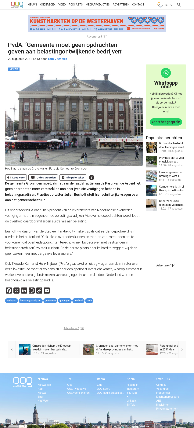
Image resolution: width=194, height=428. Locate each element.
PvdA (89, 300)
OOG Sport (103, 388)
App (40, 388)
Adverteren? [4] (165, 265)
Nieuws (32, 4)
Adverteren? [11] (97, 36)
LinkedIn (132, 400)
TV (69, 379)
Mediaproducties (98, 4)
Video (62, 4)
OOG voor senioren (78, 392)
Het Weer (43, 400)
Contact (138, 4)
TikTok (131, 404)
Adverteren (121, 4)
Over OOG (163, 379)
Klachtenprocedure (167, 396)
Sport (41, 396)
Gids (69, 384)
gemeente (50, 300)
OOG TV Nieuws (76, 388)
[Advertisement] (74, 315)
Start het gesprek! (166, 122)
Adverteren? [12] (74, 328)
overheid (78, 300)
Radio (101, 379)
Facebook (132, 384)
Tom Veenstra (57, 59)
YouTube (132, 392)
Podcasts (76, 4)
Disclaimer (162, 404)
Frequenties (163, 392)
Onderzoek (47, 4)
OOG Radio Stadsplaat (110, 392)
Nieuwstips (44, 384)
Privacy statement (167, 408)
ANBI (159, 400)
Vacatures (162, 388)
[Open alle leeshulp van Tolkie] (91, 177)
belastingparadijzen (30, 300)
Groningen (64, 300)
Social (131, 379)
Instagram (133, 388)
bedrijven (11, 300)
